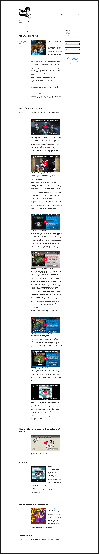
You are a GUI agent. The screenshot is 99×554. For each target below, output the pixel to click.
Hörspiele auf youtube (31, 108)
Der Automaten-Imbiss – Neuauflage (72, 58)
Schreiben (20, 43)
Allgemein (20, 41)
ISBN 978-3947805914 (48, 97)
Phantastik (22, 42)
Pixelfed (67, 35)
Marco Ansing (24, 21)
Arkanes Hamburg (28, 36)
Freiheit (23, 462)
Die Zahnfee (68, 57)
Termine (56, 14)
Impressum (68, 33)
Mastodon (67, 34)
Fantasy (24, 113)
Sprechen (24, 510)
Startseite (38, 14)
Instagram (67, 36)
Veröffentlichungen (63, 14)
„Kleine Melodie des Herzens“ (54, 508)
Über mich (49, 14)
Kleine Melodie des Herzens (33, 504)
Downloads (72, 14)
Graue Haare (25, 535)
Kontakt (77, 14)
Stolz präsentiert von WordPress (29, 549)
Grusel (20, 42)
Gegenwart (24, 41)
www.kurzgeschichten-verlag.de (50, 539)
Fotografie (44, 14)
